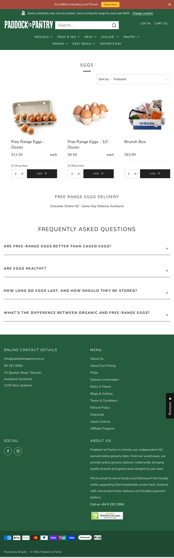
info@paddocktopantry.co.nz (24, 359)
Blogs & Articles (101, 393)
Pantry (129, 37)
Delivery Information (104, 380)
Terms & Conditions (104, 400)
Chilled (108, 37)
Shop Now (110, 4)
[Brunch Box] (147, 113)
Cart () (161, 23)
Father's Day (110, 44)
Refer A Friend (100, 386)
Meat (88, 37)
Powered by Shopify (15, 552)
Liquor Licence (100, 421)
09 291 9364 (13, 366)
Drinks (58, 44)
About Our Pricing (103, 366)
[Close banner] (169, 4)
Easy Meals (82, 44)
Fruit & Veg (66, 37)
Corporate (97, 414)
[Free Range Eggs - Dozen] (34, 113)
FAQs (94, 373)
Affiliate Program (102, 428)
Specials (41, 37)
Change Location (142, 13)
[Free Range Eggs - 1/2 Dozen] (91, 113)
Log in (145, 23)
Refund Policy (100, 407)
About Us (97, 359)
